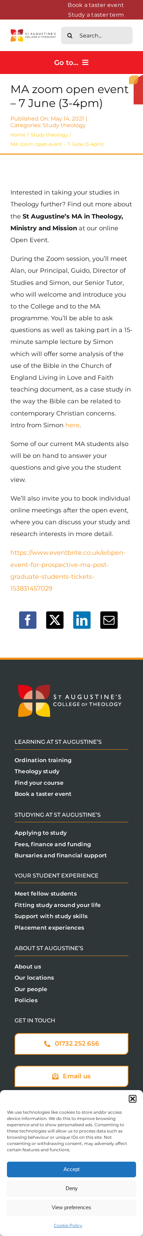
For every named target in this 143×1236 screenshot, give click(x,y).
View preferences (71, 1207)
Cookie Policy (68, 1225)
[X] (54, 620)
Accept (71, 1169)
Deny (72, 1188)
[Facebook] (27, 620)
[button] (132, 1098)
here (72, 425)
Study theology (64, 125)
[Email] (109, 620)
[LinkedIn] (82, 620)
